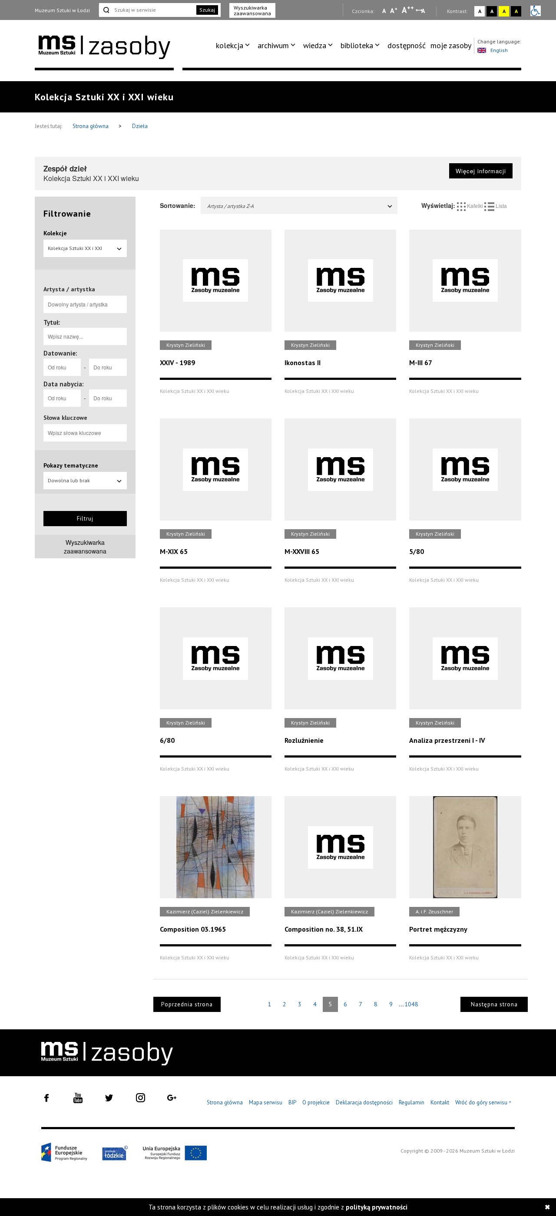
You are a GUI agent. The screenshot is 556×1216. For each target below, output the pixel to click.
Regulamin (411, 1102)
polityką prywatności (376, 1207)
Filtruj (85, 518)
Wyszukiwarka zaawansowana (252, 10)
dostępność (406, 45)
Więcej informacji (481, 171)
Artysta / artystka (69, 289)
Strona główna (91, 126)
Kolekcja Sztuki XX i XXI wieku (75, 251)
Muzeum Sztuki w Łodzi (62, 10)
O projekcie (316, 1102)
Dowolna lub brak (69, 480)
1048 (411, 1004)
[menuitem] (234, 45)
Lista (500, 205)
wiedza (314, 45)
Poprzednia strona (187, 1004)
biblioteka (357, 45)
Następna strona (494, 1004)
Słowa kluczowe (65, 418)
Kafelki (475, 205)
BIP (292, 1102)
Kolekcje (55, 233)
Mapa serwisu (265, 1102)
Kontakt (439, 1102)
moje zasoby (450, 45)
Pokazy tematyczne (70, 465)
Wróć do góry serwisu (483, 1103)
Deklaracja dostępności (364, 1102)
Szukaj (207, 10)
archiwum (273, 45)
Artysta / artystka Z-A (230, 206)
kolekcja (229, 45)
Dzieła (140, 126)
